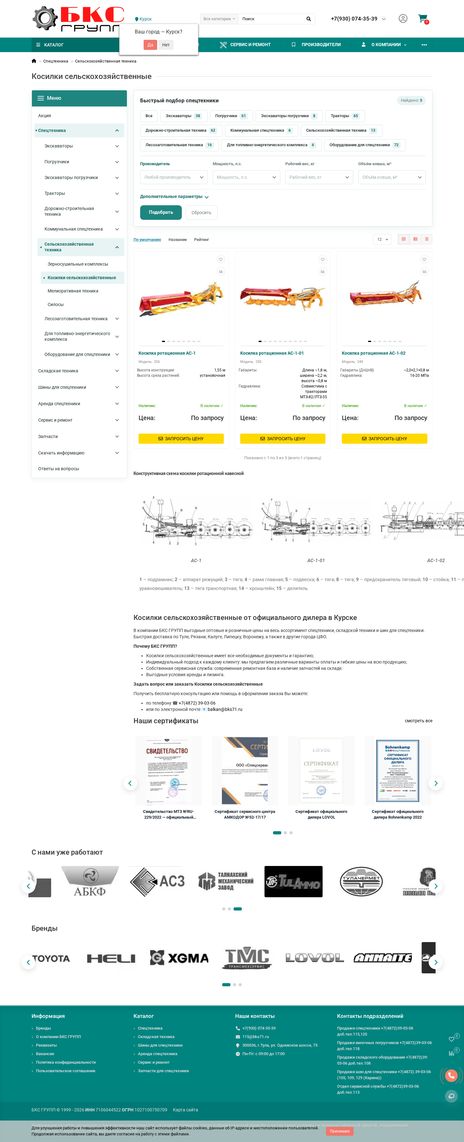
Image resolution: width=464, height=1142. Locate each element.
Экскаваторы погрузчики (288, 115)
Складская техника (156, 1036)
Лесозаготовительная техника (179, 144)
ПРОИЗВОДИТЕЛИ (321, 44)
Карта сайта (185, 1109)
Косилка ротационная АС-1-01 (272, 353)
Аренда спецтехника (157, 1053)
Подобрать (161, 212)
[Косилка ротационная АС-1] (181, 299)
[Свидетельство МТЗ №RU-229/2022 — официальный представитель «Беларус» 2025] (168, 771)
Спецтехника (55, 61)
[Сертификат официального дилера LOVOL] (321, 771)
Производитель (155, 163)
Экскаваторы (183, 115)
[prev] (130, 783)
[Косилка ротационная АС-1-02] (384, 299)
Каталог (144, 1016)
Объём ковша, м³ (374, 163)
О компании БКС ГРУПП (58, 1036)
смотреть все (418, 720)
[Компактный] (426, 239)
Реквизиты (46, 1045)
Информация (48, 1016)
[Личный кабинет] (403, 18)
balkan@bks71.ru (225, 709)
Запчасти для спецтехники (163, 1070)
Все (149, 115)
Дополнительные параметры (171, 196)
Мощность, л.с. (227, 163)
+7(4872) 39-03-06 (197, 703)
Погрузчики (230, 115)
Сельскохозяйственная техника (105, 61)
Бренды (43, 1028)
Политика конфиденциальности (66, 1062)
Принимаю (340, 1131)
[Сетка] (404, 239)
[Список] (415, 239)
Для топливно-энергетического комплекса (270, 144)
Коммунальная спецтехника (260, 130)
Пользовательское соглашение (65, 1070)
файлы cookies (193, 1128)
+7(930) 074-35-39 (354, 18)
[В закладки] (221, 259)
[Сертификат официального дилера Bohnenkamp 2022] (397, 771)
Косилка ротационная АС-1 (167, 353)
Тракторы (344, 115)
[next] (436, 783)
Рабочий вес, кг (299, 163)
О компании (386, 44)
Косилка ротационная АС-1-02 (374, 353)
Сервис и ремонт (250, 44)
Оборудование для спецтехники (364, 144)
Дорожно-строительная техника (180, 130)
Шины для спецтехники (160, 1045)
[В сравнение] (221, 271)
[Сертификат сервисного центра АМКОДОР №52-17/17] (244, 771)
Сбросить (201, 212)
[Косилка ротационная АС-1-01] (282, 299)
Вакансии (45, 1053)
